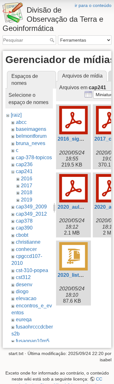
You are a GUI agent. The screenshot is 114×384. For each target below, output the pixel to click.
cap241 (24, 171)
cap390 (24, 227)
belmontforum (31, 136)
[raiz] (16, 115)
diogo (22, 291)
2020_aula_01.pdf (79, 207)
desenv (24, 284)
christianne (28, 242)
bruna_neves (30, 143)
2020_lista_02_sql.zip (83, 275)
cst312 (23, 277)
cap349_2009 (31, 206)
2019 (26, 199)
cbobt (22, 235)
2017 (26, 185)
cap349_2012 (31, 214)
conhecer (26, 249)
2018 (26, 192)
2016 (26, 178)
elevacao (26, 298)
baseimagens (31, 129)
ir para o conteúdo (93, 5)
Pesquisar (53, 40)
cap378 (24, 221)
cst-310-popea (32, 270)
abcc (21, 122)
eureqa (24, 319)
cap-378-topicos (34, 157)
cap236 (24, 164)
